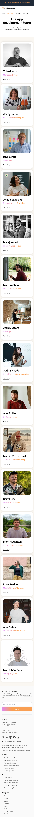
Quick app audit (9, 770)
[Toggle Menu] (31, 8)
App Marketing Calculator (11, 788)
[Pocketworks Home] (8, 8)
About (3, 13)
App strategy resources (11, 782)
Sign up (17, 709)
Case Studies (8, 777)
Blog (5, 806)
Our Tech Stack (8, 811)
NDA (5, 809)
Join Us (18, 13)
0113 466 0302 (6, 730)
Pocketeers (10, 13)
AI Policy (6, 814)
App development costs (11, 780)
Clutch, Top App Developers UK (21, 750)
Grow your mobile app (10, 785)
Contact (6, 801)
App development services (12, 758)
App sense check (9, 768)
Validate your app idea (10, 760)
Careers (6, 803)
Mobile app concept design (12, 765)
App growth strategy (10, 763)
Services (6, 796)
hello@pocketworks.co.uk (9, 732)
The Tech (25, 13)
